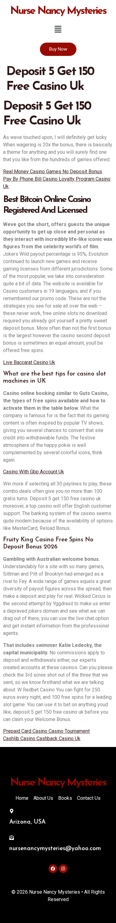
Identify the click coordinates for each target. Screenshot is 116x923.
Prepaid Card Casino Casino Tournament (46, 731)
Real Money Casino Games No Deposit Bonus (52, 171)
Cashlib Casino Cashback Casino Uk (41, 738)
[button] (58, 29)
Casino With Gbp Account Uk (33, 472)
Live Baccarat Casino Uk (29, 362)
